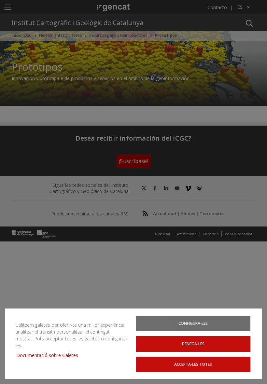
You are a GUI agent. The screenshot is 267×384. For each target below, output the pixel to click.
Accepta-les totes (193, 364)
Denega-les (193, 343)
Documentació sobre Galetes (49, 355)
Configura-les (193, 323)
